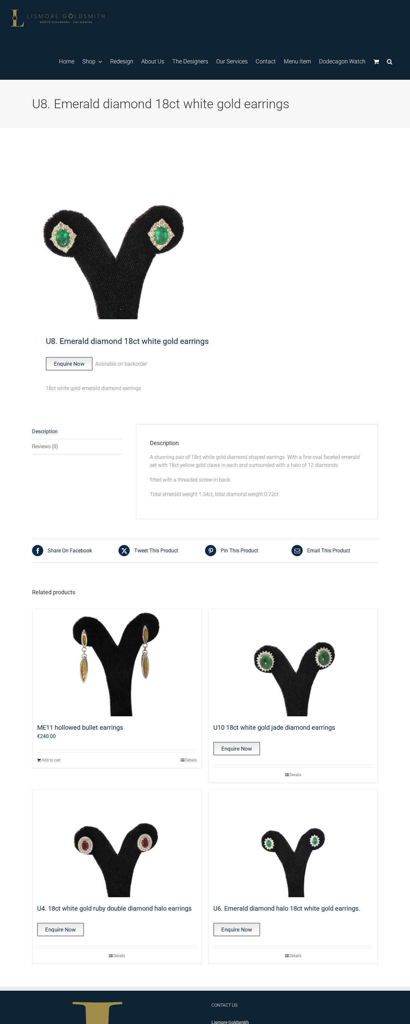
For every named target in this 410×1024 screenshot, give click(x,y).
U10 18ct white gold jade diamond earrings (274, 727)
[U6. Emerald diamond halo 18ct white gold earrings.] (293, 843)
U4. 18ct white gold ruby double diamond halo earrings (114, 908)
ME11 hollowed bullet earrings (80, 727)
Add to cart (51, 760)
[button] (389, 61)
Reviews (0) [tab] (45, 446)
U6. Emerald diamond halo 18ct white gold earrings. (286, 908)
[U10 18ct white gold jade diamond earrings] (293, 662)
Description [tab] (45, 431)
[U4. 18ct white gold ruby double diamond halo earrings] (116, 843)
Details (191, 760)
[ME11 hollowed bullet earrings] (116, 662)
